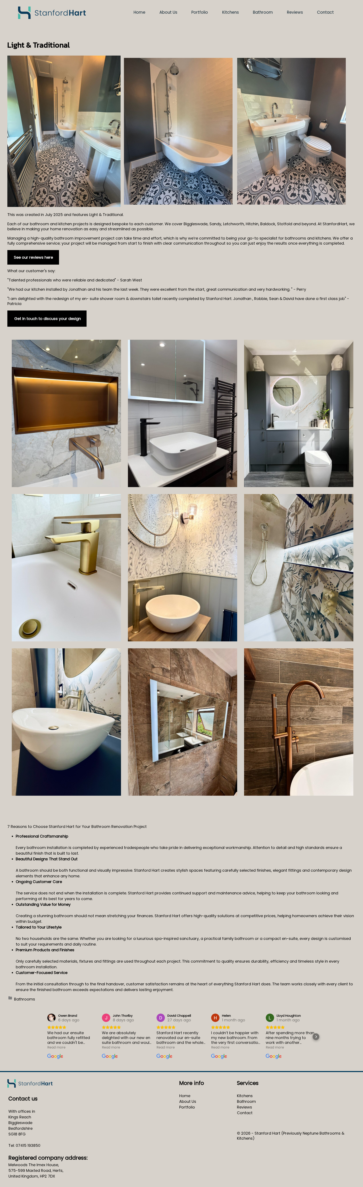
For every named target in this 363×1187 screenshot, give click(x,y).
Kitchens (230, 12)
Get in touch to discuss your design (47, 318)
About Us (168, 12)
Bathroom (263, 12)
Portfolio (199, 12)
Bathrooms (24, 999)
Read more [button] (56, 1047)
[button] (47, 1036)
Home (139, 12)
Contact (325, 12)
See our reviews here (33, 257)
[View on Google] (51, 1018)
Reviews (295, 12)
